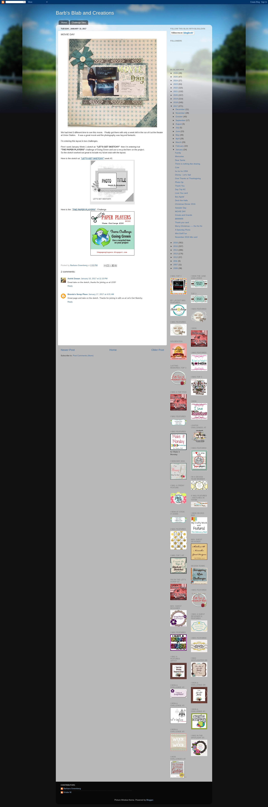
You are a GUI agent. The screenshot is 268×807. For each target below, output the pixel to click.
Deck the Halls (181, 200)
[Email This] (105, 265)
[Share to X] (110, 265)
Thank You (180, 186)
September (181, 120)
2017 (175, 106)
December (180, 109)
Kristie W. (68, 792)
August (179, 124)
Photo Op (179, 182)
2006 (175, 268)
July (178, 128)
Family (178, 153)
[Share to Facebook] (113, 265)
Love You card (181, 193)
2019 (175, 99)
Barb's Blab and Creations (85, 13)
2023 (175, 84)
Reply (70, 286)
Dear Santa (180, 160)
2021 (175, 91)
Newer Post (68, 349)
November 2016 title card (186, 237)
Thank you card (182, 222)
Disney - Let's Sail (183, 175)
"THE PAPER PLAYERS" (84, 209)
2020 (175, 95)
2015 (175, 246)
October (179, 117)
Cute (177, 167)
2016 (175, 243)
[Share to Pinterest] (115, 265)
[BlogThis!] (107, 265)
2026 (175, 73)
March (179, 142)
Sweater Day (180, 208)
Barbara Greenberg (72, 789)
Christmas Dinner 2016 (185, 204)
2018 (175, 102)
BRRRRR (179, 219)
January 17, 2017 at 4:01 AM (101, 294)
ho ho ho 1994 (181, 171)
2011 (175, 261)
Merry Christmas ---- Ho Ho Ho (188, 226)
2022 (175, 88)
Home (64, 22)
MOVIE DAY (180, 211)
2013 (175, 254)
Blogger (149, 800)
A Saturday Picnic (182, 230)
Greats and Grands (183, 215)
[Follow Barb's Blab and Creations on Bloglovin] (182, 34)
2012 (175, 257)
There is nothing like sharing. (188, 164)
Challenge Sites (79, 22)
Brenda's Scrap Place (78, 294)
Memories (179, 156)
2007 (175, 265)
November (180, 113)
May (178, 135)
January (179, 150)
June (178, 131)
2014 (175, 250)
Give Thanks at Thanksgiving (188, 178)
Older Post (157, 349)
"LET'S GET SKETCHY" (92, 158)
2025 (175, 77)
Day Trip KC (180, 189)
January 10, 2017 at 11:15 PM (94, 279)
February (180, 146)
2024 (175, 81)
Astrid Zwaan (74, 279)
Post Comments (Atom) (83, 356)
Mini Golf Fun (181, 233)
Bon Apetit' (179, 197)
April (178, 139)
